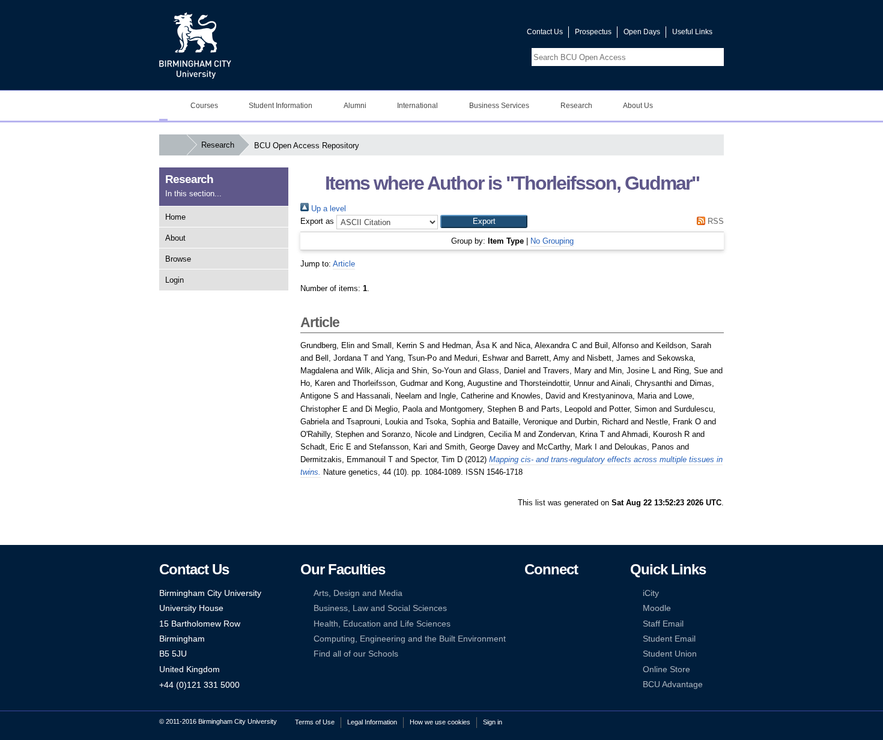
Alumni (355, 105)
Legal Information (372, 722)
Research (576, 105)
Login (174, 279)
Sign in (492, 722)
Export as (317, 221)
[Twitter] (547, 593)
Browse (178, 258)
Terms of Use (315, 722)
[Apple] (529, 639)
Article (344, 263)
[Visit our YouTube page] (489, 34)
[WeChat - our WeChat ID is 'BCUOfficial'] (547, 624)
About (175, 237)
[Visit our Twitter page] (475, 34)
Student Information (280, 105)
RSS (714, 221)
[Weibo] (529, 624)
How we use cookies (440, 722)
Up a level (327, 208)
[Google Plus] (566, 608)
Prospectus (593, 31)
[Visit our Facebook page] (460, 34)
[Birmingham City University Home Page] (163, 106)
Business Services (499, 105)
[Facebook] (529, 593)
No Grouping (552, 240)
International (417, 105)
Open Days (642, 31)
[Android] (547, 639)
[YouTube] (566, 593)
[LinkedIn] (529, 608)
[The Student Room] (566, 624)
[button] (483, 221)
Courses (204, 105)
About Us (638, 105)
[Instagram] (547, 608)
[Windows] (566, 639)
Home (175, 216)
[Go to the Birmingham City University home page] (195, 45)
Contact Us (545, 31)
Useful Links (692, 31)
